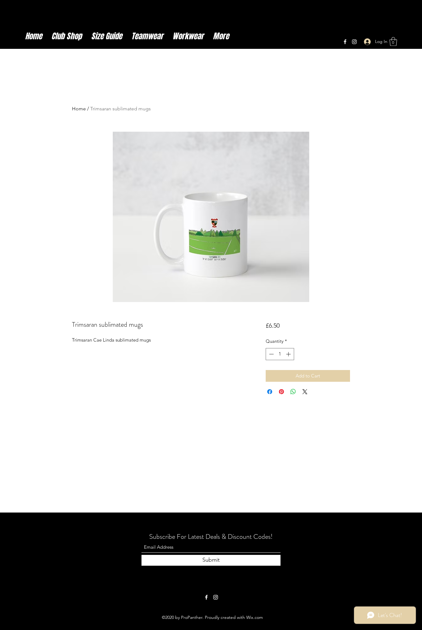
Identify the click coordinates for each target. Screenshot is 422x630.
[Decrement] (271, 354)
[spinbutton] (280, 354)
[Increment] (289, 354)
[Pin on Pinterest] (281, 391)
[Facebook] (345, 42)
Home (79, 109)
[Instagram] (354, 42)
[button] (393, 41)
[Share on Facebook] (269, 391)
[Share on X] (305, 391)
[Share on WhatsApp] (293, 391)
